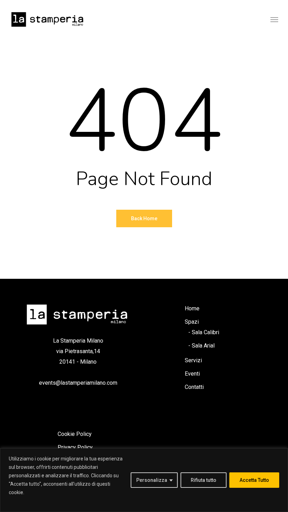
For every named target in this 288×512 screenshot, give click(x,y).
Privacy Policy (75, 447)
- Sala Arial (201, 345)
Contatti (194, 387)
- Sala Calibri (203, 332)
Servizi (193, 360)
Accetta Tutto (254, 480)
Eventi (192, 373)
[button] (274, 19)
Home (192, 308)
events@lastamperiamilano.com (78, 382)
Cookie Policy (75, 434)
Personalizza (151, 480)
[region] (144, 480)
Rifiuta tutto (203, 480)
